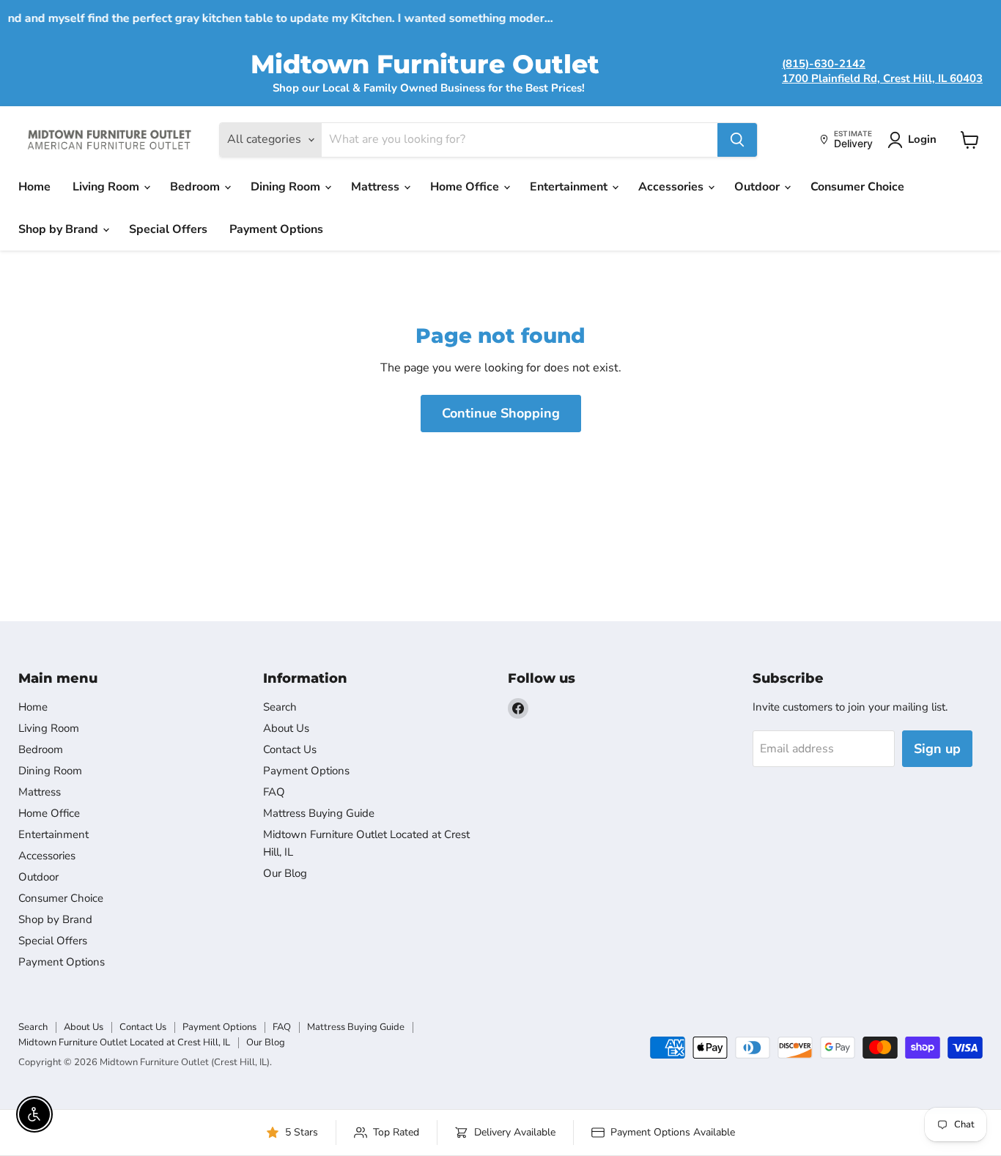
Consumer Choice (857, 187)
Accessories (672, 187)
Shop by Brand (59, 229)
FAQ (274, 792)
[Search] (737, 140)
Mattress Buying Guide (318, 813)
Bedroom (196, 187)
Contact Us (290, 749)
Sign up (937, 748)
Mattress (376, 187)
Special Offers (168, 229)
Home (34, 187)
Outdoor (758, 187)
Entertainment (570, 187)
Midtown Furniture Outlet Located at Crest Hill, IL (124, 1042)
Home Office (466, 187)
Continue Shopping (501, 413)
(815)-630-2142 (823, 63)
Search (280, 707)
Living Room (107, 187)
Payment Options (276, 229)
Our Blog (285, 873)
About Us (286, 728)
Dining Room (287, 187)
